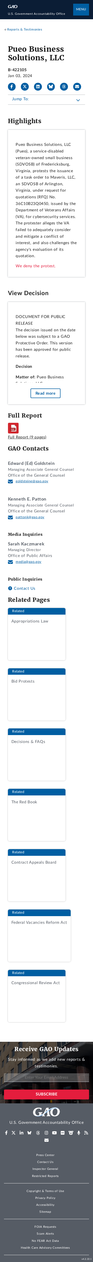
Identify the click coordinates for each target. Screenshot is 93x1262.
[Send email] (79, 87)
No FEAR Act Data (45, 1240)
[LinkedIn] (40, 87)
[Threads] (66, 87)
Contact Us (24, 588)
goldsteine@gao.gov (32, 481)
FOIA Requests (45, 1226)
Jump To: (20, 99)
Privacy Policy (45, 1197)
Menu (81, 9)
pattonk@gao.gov (30, 517)
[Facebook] (14, 87)
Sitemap (45, 1211)
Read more (45, 393)
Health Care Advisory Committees (45, 1247)
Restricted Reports (45, 1176)
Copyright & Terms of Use (45, 1191)
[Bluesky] (53, 87)
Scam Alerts (45, 1233)
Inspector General (45, 1168)
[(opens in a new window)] (6, 1132)
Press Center (45, 1155)
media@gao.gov (28, 562)
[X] (27, 87)
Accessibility (45, 1204)
